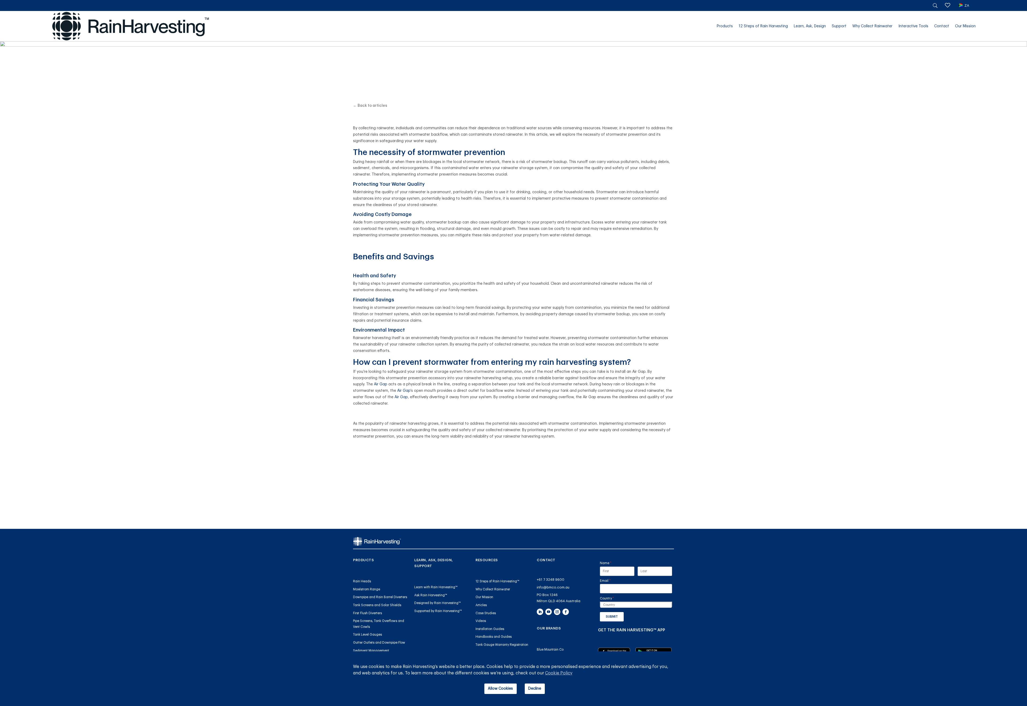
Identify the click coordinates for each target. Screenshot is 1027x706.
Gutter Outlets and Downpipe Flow (379, 642)
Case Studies (486, 613)
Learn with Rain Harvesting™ (436, 587)
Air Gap (380, 384)
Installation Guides (490, 629)
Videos (481, 621)
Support (839, 26)
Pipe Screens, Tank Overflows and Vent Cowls (378, 623)
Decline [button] (534, 688)
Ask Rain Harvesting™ (430, 595)
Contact (941, 26)
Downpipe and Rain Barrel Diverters (380, 597)
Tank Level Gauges (367, 634)
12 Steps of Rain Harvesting (763, 26)
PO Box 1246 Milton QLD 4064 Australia (558, 598)
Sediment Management (371, 650)
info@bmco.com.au (553, 587)
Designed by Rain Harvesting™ (437, 603)
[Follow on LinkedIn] (540, 612)
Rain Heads (362, 581)
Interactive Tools (913, 26)
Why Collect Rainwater (872, 26)
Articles (481, 605)
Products (725, 26)
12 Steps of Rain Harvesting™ (497, 581)
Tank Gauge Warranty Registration (502, 644)
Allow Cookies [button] (500, 688)
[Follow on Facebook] (565, 612)
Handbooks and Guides (494, 636)
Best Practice (513, 53)
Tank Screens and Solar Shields (377, 605)
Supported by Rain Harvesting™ (438, 611)
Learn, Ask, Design (810, 26)
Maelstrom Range (366, 589)
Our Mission (965, 26)
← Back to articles (370, 106)
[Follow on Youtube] (548, 612)
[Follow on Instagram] (557, 612)
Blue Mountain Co (550, 649)
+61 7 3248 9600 (550, 579)
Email (612, 580)
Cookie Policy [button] (558, 673)
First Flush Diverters (367, 613)
